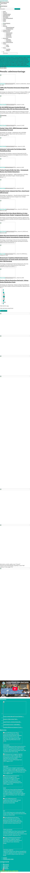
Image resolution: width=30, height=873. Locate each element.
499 (4, 298)
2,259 (4, 302)
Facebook (6, 864)
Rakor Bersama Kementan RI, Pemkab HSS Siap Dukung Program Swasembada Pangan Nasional (14, 236)
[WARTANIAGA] (3, 6)
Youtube (6, 867)
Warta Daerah (3, 104)
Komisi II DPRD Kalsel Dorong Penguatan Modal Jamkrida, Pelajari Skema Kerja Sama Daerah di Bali (14, 65)
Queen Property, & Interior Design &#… (12, 722)
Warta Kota (2, 167)
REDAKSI (5, 857)
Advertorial (2, 83)
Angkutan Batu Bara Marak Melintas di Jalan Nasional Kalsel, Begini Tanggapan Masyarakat (14, 214)
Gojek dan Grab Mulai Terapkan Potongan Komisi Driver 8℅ (14, 63)
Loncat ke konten (4, 0)
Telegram (6, 868)
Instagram (6, 866)
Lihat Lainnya (4, 310)
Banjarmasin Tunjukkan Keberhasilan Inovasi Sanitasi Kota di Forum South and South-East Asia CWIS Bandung (14, 259)
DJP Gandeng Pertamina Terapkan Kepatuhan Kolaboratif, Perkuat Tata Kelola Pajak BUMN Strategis (14, 62)
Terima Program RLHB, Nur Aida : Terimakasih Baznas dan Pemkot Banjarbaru (14, 171)
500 (4, 299)
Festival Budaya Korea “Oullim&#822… (12, 724)
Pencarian (17, 8)
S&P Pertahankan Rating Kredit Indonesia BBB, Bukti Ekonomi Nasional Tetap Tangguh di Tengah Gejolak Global (14, 60)
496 (4, 294)
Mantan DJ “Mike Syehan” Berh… (10, 719)
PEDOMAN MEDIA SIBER (8, 859)
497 (4, 295)
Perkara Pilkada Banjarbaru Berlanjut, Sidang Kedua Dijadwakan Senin (14, 281)
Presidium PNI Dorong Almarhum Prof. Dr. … (13, 727)
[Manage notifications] (3, 869)
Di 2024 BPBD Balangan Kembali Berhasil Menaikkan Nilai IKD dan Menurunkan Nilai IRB (14, 108)
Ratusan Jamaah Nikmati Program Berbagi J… (13, 716)
